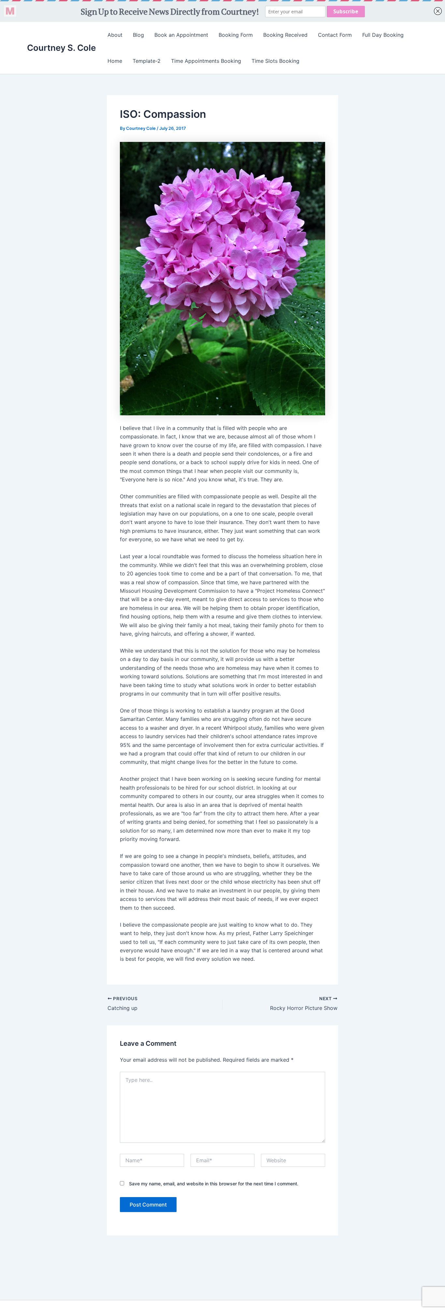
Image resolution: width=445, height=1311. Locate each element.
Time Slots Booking (275, 61)
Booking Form (236, 35)
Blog (138, 35)
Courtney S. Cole (61, 48)
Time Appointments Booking (206, 61)
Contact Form (335, 35)
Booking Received (285, 35)
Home (115, 61)
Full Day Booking (383, 35)
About (115, 35)
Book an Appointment (181, 35)
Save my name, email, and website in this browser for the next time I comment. (213, 1183)
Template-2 (147, 61)
